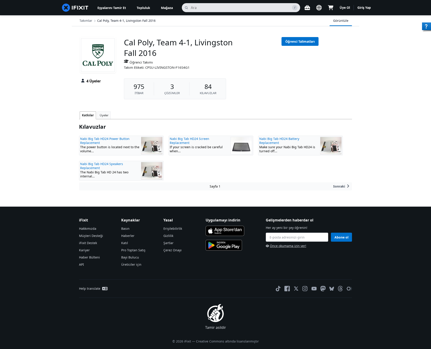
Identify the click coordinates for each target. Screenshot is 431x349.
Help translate (89, 288)
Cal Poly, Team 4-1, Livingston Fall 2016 (126, 20)
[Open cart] (330, 7)
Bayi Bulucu (130, 257)
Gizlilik (168, 236)
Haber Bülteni (89, 257)
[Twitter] (296, 288)
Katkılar (88, 115)
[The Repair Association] (349, 288)
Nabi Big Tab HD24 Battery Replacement (279, 141)
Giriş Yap (364, 7)
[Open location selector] (318, 7)
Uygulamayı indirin (223, 220)
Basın (125, 228)
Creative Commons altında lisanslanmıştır (227, 341)
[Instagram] (305, 288)
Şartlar (168, 243)
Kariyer (84, 250)
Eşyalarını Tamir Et (111, 8)
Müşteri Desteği (91, 236)
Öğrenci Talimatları (300, 41)
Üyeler (104, 115)
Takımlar (85, 20)
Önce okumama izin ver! (288, 246)
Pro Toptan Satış (133, 250)
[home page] (75, 8)
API (81, 264)
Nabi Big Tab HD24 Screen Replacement (189, 141)
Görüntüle (340, 20)
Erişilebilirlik (172, 228)
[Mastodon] (323, 288)
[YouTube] (314, 288)
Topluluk (143, 8)
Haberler (127, 236)
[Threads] (340, 288)
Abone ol (341, 237)
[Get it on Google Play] (224, 245)
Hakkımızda (87, 228)
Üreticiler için (131, 264)
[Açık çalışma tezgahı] (307, 7)
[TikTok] (278, 288)
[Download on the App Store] (225, 230)
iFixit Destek (88, 243)
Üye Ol (345, 7)
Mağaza (167, 8)
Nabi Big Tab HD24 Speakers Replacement (101, 166)
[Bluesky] (331, 288)
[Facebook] (287, 288)
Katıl (124, 243)
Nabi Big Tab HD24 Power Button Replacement (105, 141)
